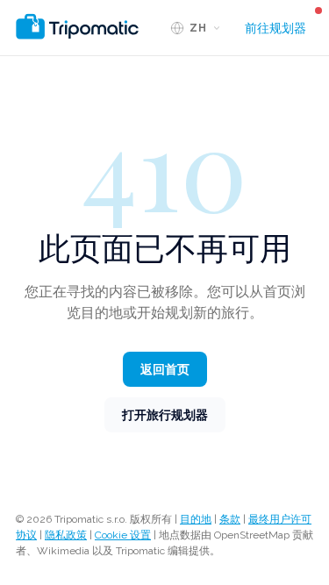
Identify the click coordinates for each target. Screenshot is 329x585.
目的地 (195, 519)
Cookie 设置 (123, 535)
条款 (229, 519)
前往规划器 (275, 28)
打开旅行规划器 (165, 415)
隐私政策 (66, 535)
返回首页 (165, 369)
